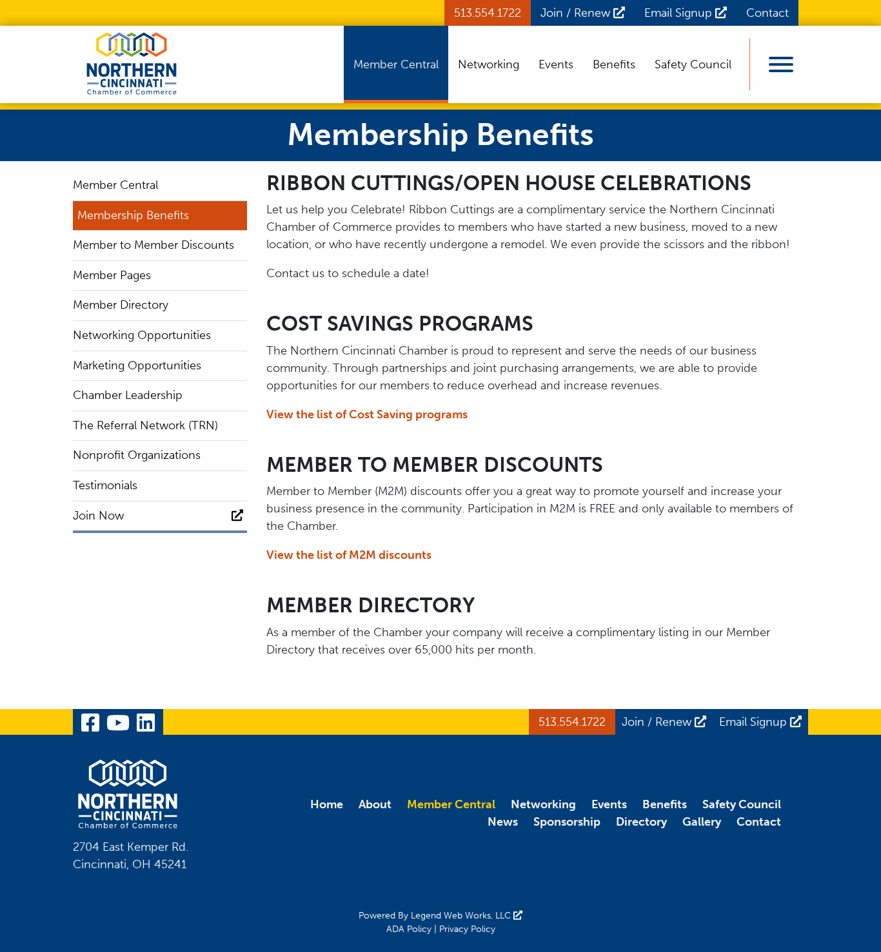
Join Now (98, 516)
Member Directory (120, 305)
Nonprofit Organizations (137, 455)
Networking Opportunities (142, 335)
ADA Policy (408, 929)
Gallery (701, 822)
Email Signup (679, 13)
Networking (488, 64)
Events (556, 64)
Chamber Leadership (128, 395)
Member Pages (112, 275)
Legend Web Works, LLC (462, 915)
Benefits (614, 64)
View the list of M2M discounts (348, 555)
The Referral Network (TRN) (145, 425)
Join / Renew (576, 13)
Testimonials (105, 485)
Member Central (396, 64)
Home (326, 804)
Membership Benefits (133, 215)
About (375, 804)
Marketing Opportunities (137, 365)
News (503, 822)
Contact (767, 13)
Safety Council (693, 64)
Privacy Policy (467, 929)
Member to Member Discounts (153, 245)
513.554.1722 (487, 13)
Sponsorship (566, 822)
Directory (641, 822)
